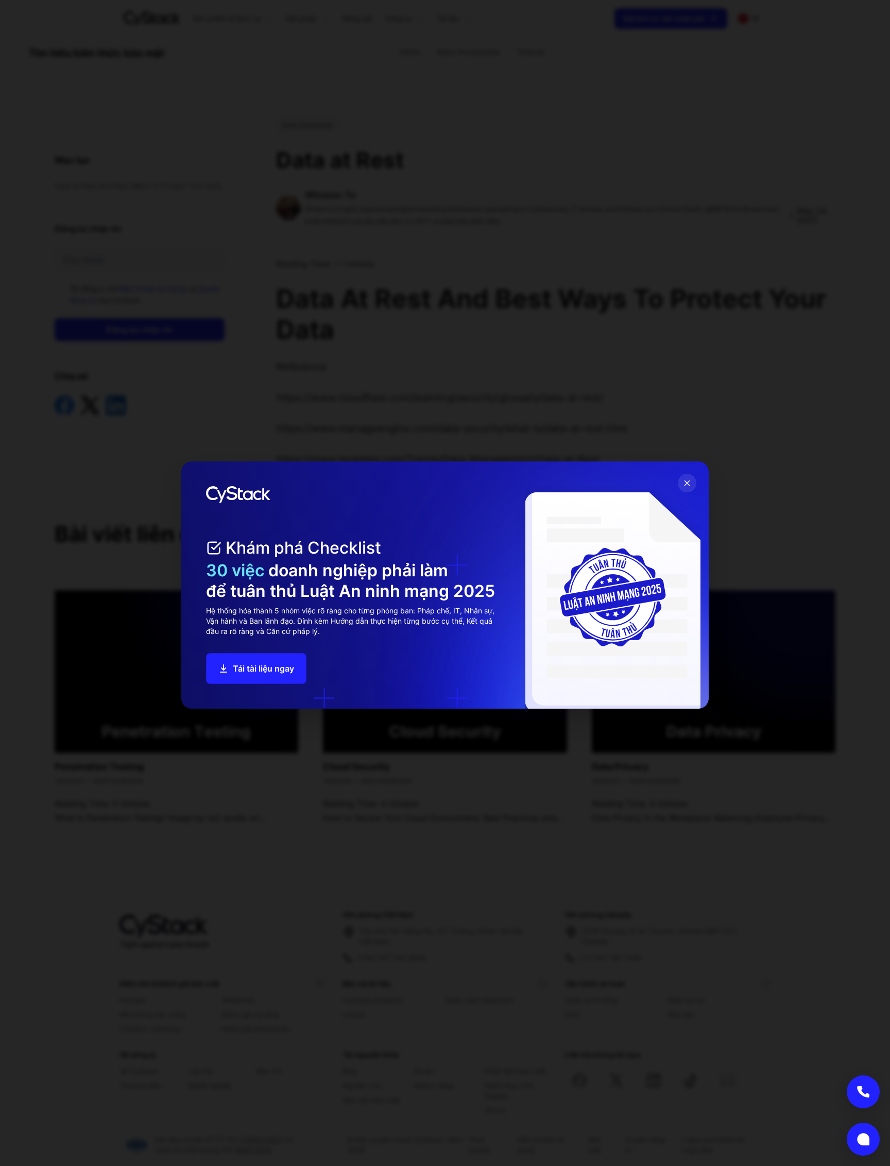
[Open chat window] (863, 1139)
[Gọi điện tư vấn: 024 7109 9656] (863, 1091)
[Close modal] (687, 483)
